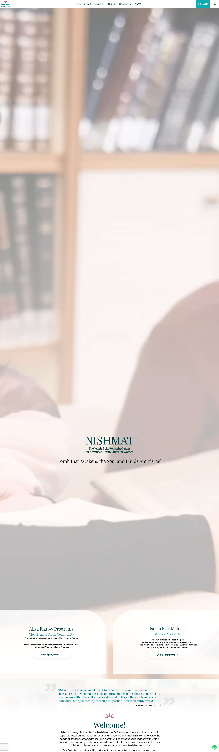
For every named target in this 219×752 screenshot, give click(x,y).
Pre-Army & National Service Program (167, 640)
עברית (137, 4)
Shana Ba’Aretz (71, 645)
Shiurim (112, 4)
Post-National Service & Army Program (159, 642)
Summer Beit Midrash (52, 645)
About (87, 4)
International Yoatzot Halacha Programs (51, 647)
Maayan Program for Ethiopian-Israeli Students (167, 647)
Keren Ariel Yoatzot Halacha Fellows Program (158, 645)
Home (78, 4)
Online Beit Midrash (32, 645)
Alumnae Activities (188, 645)
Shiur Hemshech (185, 642)
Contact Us (125, 4)
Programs (99, 4)
